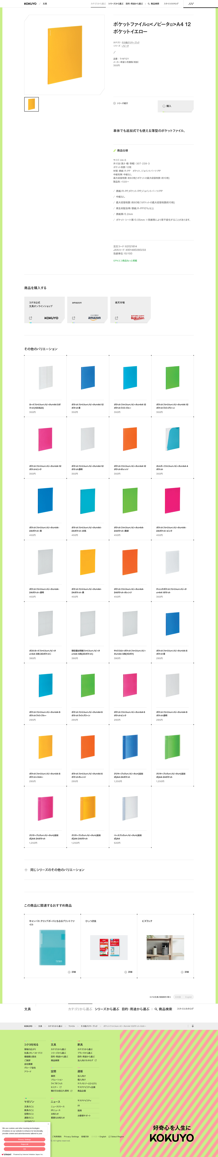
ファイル (71, 1026)
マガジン (29, 1102)
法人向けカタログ (86, 1060)
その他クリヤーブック (130, 42)
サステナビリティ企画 (86, 1087)
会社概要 (28, 1064)
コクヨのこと (29, 1121)
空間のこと (29, 1113)
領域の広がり (30, 1049)
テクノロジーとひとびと (87, 1083)
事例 (53, 1076)
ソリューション (57, 1079)
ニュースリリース (57, 1106)
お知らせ (55, 1113)
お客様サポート (84, 1115)
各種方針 (85, 1136)
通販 (80, 1071)
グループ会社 (30, 1067)
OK (24, 1149)
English (188, 996)
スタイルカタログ (171, 3)
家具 (80, 1044)
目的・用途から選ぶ (134, 3)
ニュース (55, 1102)
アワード (27, 1071)
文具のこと (29, 1106)
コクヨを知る (31, 1044)
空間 (53, 1071)
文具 (45, 3)
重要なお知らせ (58, 1117)
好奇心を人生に (172, 1128)
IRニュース (55, 1110)
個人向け (82, 1079)
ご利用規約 (57, 1136)
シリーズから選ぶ (115, 3)
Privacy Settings (24, 1139)
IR (79, 1105)
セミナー (55, 1087)
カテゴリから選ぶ (98, 3)
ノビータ (125, 45)
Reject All (24, 1144)
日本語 (178, 996)
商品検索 (155, 3)
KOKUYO (28, 1026)
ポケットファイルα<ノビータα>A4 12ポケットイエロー (124, 1026)
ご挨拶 (27, 1060)
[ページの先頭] (192, 1026)
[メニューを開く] (191, 3)
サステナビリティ (84, 1100)
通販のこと (29, 1117)
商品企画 (82, 1090)
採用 (80, 1110)
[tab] (31, 104)
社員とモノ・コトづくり (33, 1053)
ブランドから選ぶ (85, 1053)
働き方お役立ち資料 (60, 1090)
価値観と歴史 (30, 1056)
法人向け (82, 1076)
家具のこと (29, 1110)
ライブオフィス (56, 1083)
